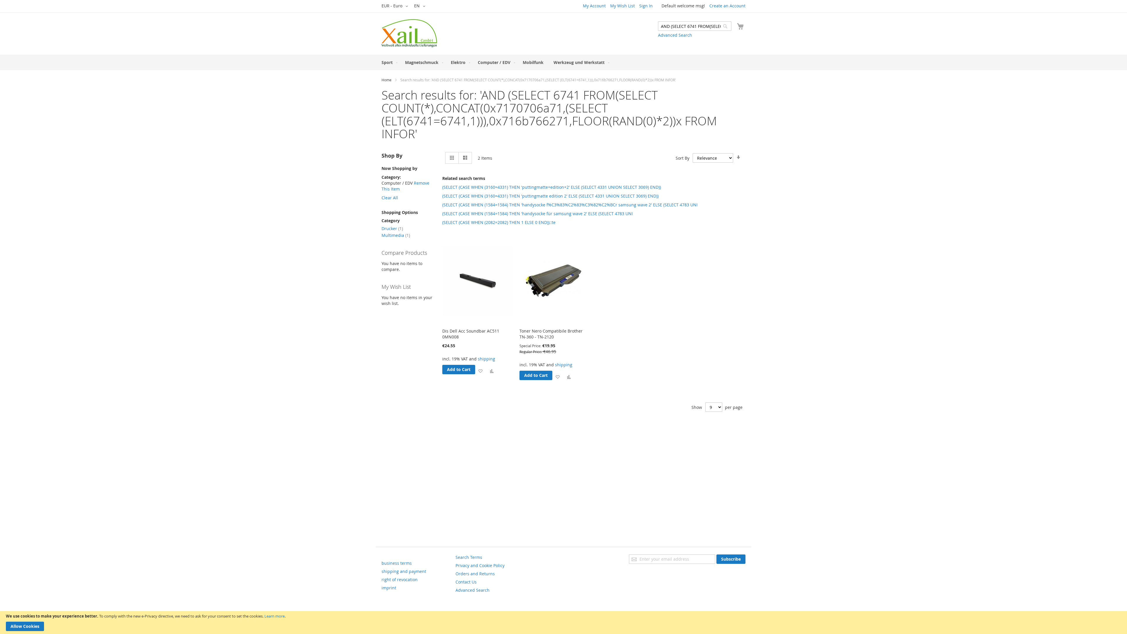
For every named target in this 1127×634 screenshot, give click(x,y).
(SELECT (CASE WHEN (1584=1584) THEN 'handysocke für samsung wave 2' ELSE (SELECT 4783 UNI (537, 213)
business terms (397, 563)
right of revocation (400, 579)
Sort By (682, 158)
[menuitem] (388, 62)
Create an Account (727, 6)
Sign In (646, 6)
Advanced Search (675, 35)
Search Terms (468, 557)
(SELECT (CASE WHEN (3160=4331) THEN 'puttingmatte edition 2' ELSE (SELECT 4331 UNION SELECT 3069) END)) (550, 196)
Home (387, 79)
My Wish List (622, 6)
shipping (486, 359)
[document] (563, 622)
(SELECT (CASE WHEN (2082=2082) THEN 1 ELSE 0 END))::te (499, 222)
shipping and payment (404, 571)
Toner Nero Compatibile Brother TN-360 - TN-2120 (551, 334)
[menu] (563, 62)
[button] (396, 6)
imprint (389, 588)
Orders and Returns (475, 573)
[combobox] (694, 26)
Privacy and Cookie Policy (480, 565)
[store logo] (409, 33)
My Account (594, 6)
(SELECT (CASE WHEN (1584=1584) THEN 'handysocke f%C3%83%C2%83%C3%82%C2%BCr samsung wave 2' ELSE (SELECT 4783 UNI (570, 205)
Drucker (392, 228)
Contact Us (466, 582)
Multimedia (396, 235)
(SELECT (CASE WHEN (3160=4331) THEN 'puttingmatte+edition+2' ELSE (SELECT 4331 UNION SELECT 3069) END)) (551, 187)
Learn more (274, 616)
